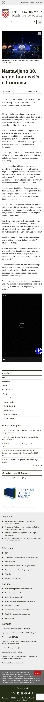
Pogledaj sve (37, 465)
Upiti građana (9, 618)
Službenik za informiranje (14, 597)
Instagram (22, 693)
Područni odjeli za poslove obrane (17, 593)
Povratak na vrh (22, 688)
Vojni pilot (8, 574)
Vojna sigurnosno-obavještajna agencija (19, 570)
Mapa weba (24, 3)
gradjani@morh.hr (18, 648)
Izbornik (40, 22)
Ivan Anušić (8, 398)
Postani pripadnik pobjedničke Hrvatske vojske (21, 557)
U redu (37, 673)
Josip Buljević (9, 410)
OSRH (7, 553)
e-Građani (39, 3)
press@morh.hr (16, 652)
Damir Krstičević (9, 406)
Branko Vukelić (9, 418)
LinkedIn (33, 693)
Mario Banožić (9, 402)
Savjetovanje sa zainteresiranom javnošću (20, 601)
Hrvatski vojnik (10, 561)
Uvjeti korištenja (22, 700)
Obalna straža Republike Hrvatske (17, 610)
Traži (34, 22)
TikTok (29, 693)
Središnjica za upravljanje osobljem (17, 614)
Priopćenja (6, 381)
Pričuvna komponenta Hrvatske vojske (18, 589)
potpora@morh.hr (14, 659)
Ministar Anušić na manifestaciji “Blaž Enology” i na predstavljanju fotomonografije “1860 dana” (20, 453)
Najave (4, 386)
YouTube (25, 693)
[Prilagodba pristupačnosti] (38, 351)
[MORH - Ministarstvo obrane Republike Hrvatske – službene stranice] (22, 13)
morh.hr (4, 478)
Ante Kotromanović (10, 414)
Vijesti (4, 377)
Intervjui (5, 394)
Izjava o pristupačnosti (13, 578)
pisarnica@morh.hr (14, 644)
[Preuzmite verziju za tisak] (39, 33)
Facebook (10, 693)
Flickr (18, 693)
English (32, 3)
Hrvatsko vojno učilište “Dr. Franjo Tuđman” (20, 566)
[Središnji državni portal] (4, 2)
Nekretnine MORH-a (12, 605)
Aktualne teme (7, 390)
